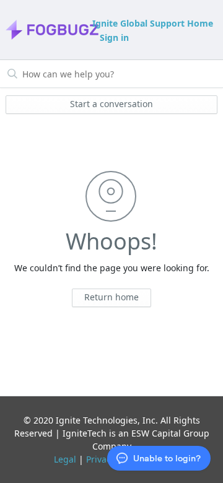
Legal (65, 459)
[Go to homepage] (48, 30)
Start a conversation (111, 104)
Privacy (100, 459)
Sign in (114, 37)
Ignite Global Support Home (152, 23)
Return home (111, 297)
